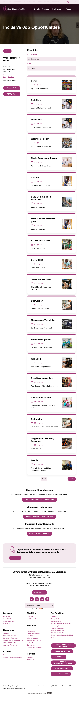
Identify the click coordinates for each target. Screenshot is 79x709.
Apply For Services (11, 88)
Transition (6, 624)
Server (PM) (37, 259)
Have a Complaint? (62, 668)
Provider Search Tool (58, 633)
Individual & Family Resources (13, 640)
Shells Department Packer (44, 158)
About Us (7, 2)
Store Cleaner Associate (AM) (43, 220)
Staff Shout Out (61, 674)
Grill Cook (36, 358)
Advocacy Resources (10, 636)
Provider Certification (58, 628)
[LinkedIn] (47, 599)
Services (45, 9)
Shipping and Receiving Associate (42, 439)
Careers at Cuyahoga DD (24, 2)
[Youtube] (42, 599)
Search (72, 2)
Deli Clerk (36, 100)
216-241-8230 (31, 583)
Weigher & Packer (40, 138)
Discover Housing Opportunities (39, 500)
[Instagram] (37, 599)
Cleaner (35, 177)
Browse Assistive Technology (39, 517)
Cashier (35, 460)
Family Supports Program (63, 645)
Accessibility (31, 631)
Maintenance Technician (43, 320)
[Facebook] (32, 599)
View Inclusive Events (39, 534)
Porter (34, 80)
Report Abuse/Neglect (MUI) (12, 657)
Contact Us (39, 592)
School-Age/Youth (9, 621)
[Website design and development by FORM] (39, 694)
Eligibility (37, 9)
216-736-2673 (35, 585)
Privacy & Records (70, 686)
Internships (30, 659)
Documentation (56, 621)
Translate (44, 609)
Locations (30, 636)
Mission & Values (32, 638)
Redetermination (32, 619)
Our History (31, 643)
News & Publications (34, 640)
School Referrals (62, 651)
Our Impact (30, 645)
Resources (70, 9)
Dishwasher (37, 300)
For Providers (57, 9)
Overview (6, 633)
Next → (71, 479)
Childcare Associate (41, 397)
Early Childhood (8, 619)
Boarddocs (59, 657)
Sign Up (15, 558)
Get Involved (43, 2)
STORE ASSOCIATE (40, 240)
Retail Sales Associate (42, 378)
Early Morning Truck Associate (41, 198)
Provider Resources (9, 643)
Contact (55, 2)
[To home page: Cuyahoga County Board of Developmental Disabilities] (14, 9)
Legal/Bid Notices (55, 686)
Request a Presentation (34, 647)
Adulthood (6, 617)
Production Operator (41, 339)
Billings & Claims (56, 619)
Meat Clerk (36, 119)
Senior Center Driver (41, 279)
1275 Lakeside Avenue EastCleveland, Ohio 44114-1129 (39, 576)
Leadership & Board (33, 633)
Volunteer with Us (12, 93)
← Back (7, 51)
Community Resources (10, 638)
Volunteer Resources (10, 645)
